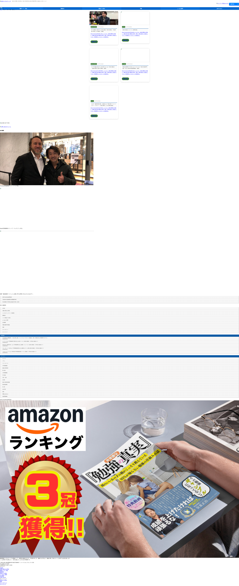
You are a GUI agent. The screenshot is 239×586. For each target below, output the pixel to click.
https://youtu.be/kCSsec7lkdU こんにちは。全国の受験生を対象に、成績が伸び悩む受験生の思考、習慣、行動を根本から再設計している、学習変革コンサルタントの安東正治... (104, 109)
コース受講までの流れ (6, 317)
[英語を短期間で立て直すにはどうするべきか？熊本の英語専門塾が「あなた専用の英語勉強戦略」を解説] (135, 55)
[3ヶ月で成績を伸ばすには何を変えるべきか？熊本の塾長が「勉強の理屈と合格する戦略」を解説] (103, 55)
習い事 (3, 386)
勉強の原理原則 (5, 367)
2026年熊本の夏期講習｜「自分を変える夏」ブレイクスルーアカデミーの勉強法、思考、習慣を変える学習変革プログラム (24, 337)
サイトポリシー (5, 329)
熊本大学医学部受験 (6, 382)
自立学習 (4, 389)
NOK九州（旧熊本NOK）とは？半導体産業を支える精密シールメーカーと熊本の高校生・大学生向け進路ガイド (22, 344)
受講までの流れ (102, 8)
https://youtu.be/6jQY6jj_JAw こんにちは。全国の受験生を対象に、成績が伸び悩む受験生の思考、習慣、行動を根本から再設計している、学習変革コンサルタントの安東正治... (104, 35)
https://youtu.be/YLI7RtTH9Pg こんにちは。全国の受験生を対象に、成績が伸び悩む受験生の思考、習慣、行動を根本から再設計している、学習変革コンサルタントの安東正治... (104, 72)
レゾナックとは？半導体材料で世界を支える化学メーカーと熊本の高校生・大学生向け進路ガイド (20, 341)
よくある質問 (180, 8)
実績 (141, 8)
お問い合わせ (219, 8)
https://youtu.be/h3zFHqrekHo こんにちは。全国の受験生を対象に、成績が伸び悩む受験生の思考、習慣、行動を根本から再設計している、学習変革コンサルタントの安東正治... (135, 34)
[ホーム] (5, 1)
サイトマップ (4, 331)
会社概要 (4, 322)
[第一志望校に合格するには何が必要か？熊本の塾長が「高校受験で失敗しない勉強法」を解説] (103, 18)
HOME (3, 308)
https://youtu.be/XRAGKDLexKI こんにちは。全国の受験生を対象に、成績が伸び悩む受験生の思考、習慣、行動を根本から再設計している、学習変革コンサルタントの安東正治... (135, 72)
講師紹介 (62, 8)
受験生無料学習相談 (6, 324)
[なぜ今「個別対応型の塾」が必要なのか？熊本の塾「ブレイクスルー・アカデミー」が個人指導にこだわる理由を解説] (103, 92)
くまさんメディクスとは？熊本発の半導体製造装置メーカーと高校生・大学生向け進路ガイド (19, 351)
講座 (3, 391)
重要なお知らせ (5, 393)
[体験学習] (234, 4)
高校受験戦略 (4, 396)
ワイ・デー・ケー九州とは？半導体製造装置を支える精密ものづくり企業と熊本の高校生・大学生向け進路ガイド (23, 348)
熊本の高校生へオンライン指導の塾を (130, 29)
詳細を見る (94, 41)
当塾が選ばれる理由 (6, 310)
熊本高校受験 (4, 384)
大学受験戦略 (4, 372)
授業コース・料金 (23, 8)
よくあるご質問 (5, 320)
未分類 (3, 379)
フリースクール (5, 363)
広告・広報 (4, 377)
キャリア (4, 358)
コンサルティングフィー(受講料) (8, 313)
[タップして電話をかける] (222, 3)
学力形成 (4, 375)
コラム (3, 360)
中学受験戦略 (4, 365)
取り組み (4, 370)
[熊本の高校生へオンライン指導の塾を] (135, 18)
